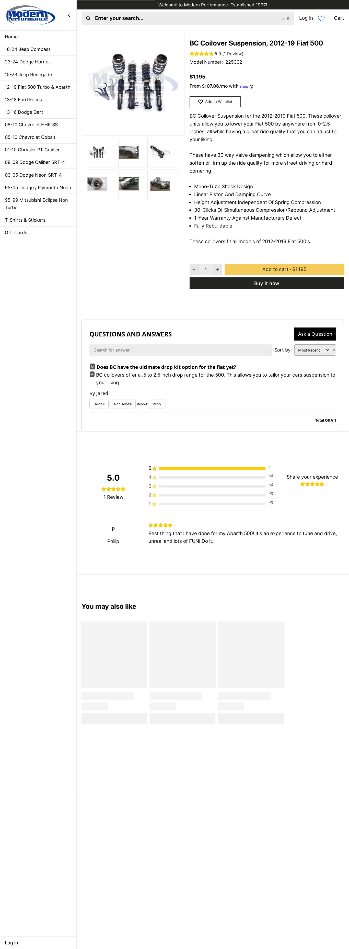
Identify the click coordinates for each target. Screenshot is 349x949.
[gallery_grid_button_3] (138, 129)
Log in (11, 942)
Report (142, 404)
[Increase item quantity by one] (217, 269)
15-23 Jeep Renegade (28, 74)
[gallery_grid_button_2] (133, 129)
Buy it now (267, 283)
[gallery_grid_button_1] (128, 129)
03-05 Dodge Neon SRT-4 (33, 175)
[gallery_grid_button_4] (143, 129)
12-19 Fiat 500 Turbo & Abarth (38, 87)
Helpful (99, 404)
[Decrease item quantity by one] (194, 269)
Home (11, 36)
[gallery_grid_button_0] (120, 129)
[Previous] (112, 129)
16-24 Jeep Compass (28, 49)
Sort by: (283, 350)
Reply (157, 404)
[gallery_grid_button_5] (147, 129)
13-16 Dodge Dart (24, 112)
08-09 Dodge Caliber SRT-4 (35, 162)
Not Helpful (123, 404)
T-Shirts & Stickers (25, 220)
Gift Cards (16, 232)
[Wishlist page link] (321, 18)
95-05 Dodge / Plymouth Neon (38, 187)
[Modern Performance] (30, 15)
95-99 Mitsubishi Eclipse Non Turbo (36, 203)
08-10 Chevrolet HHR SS (31, 124)
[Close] (69, 15)
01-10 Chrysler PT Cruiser (32, 149)
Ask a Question (315, 334)
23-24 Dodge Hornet (27, 61)
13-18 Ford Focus (23, 99)
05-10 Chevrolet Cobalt (30, 137)
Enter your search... (192, 18)
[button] (284, 269)
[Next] (153, 129)
